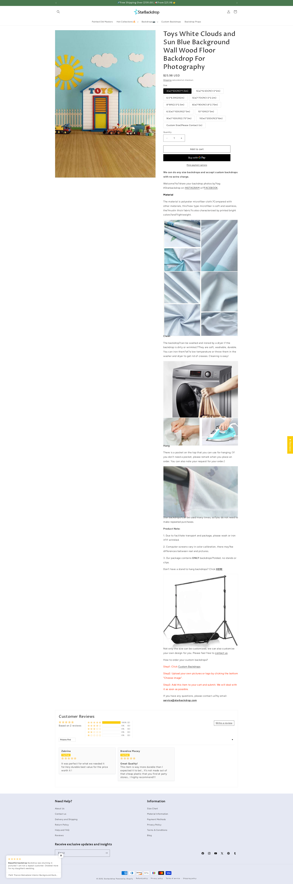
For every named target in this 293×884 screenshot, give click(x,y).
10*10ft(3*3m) (206, 111)
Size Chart (152, 808)
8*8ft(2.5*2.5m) (175, 104)
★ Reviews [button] (290, 444)
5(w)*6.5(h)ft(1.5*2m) (208, 91)
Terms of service (173, 879)
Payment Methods (156, 819)
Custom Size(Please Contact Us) (184, 125)
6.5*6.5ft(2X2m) (175, 98)
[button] (58, 11)
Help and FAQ (62, 830)
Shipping (167, 80)
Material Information (157, 814)
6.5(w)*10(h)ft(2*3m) (178, 111)
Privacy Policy (154, 824)
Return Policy (62, 824)
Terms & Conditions (157, 830)
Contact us (60, 814)
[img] (87, 758)
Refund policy (142, 879)
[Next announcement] (237, 3)
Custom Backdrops (189, 666)
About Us (60, 808)
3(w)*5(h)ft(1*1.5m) (177, 91)
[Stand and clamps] (200, 641)
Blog (149, 835)
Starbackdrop (109, 879)
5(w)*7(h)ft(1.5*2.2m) (204, 98)
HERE (219, 569)
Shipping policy (190, 879)
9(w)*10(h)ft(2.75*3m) (179, 118)
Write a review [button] (224, 723)
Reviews (59, 835)
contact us (221, 653)
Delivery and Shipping (66, 819)
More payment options (197, 165)
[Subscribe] (106, 853)
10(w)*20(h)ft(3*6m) (211, 118)
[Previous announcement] (56, 3)
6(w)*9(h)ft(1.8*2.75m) (205, 104)
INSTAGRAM (192, 187)
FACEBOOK (211, 187)
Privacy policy (157, 879)
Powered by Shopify (124, 879)
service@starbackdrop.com (180, 700)
